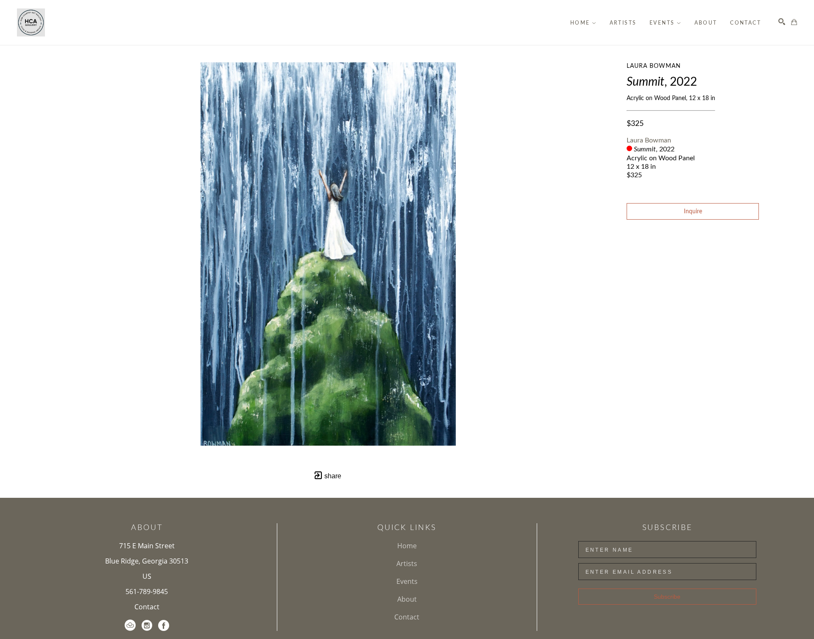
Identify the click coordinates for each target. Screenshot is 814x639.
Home (407, 545)
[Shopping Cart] (794, 22)
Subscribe (667, 596)
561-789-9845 (146, 591)
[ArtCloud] (130, 625)
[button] (583, 23)
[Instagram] (147, 625)
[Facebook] (163, 625)
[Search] (781, 21)
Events (407, 581)
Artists (406, 563)
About (407, 599)
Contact (146, 606)
